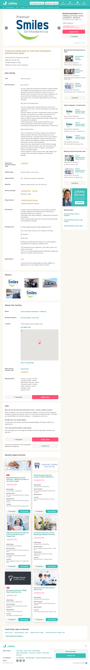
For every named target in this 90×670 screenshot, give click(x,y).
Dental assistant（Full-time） (30, 318)
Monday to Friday (25, 191)
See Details (24, 511)
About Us (19, 655)
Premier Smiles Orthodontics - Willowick (33, 311)
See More (75, 98)
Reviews (39, 653)
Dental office (24, 163)
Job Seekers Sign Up (37, 3)
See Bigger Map (26, 327)
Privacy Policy (36, 650)
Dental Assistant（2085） (37, 632)
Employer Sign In (30, 658)
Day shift (35, 191)
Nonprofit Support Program (44, 658)
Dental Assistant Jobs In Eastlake (71, 214)
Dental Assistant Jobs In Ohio (73, 226)
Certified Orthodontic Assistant (29, 200)
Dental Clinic (25, 369)
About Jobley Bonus (22, 653)
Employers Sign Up (52, 3)
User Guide (19, 650)
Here (47, 265)
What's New (45, 653)
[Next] (59, 28)
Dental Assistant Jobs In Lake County (73, 220)
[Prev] (6, 28)
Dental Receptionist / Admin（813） (55, 632)
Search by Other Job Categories (14, 636)
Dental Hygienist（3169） (22, 632)
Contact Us (45, 446)
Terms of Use (27, 650)
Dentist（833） (9, 632)
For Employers (20, 658)
